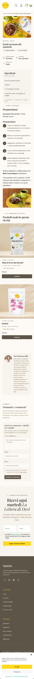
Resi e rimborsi (7, 631)
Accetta (17, 667)
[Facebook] (4, 580)
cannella (19, 93)
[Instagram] (9, 580)
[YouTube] (13, 580)
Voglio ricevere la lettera (17, 544)
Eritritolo (5, 324)
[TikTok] (18, 580)
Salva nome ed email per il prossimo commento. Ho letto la (17, 471)
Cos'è (5, 594)
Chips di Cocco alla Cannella (12, 263)
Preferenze (17, 672)
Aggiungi (17, 276)
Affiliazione (6, 639)
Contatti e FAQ (7, 635)
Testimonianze (7, 606)
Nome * (6, 452)
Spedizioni (6, 623)
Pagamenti (6, 627)
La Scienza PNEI (8, 602)
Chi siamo (6, 598)
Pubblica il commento (13, 477)
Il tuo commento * (10, 436)
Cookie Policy (9, 676)
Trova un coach (7, 609)
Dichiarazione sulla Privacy (21, 676)
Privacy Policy (23, 472)
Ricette (9, 13)
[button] (31, 655)
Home (4, 13)
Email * (6, 461)
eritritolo (10, 89)
